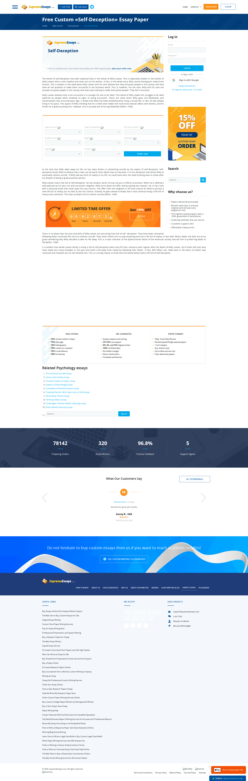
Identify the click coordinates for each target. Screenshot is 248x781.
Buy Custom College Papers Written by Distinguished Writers (68, 702)
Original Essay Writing (51, 620)
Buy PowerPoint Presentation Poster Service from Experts (66, 658)
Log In (187, 68)
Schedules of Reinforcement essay (62, 388)
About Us (95, 587)
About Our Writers (140, 587)
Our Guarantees (110, 587)
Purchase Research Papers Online (56, 667)
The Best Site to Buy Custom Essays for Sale (60, 615)
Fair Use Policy (190, 773)
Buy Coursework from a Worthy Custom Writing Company (67, 671)
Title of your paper (132, 127)
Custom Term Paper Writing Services (57, 624)
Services (195, 7)
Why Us (124, 587)
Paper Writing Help (50, 710)
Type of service (51, 127)
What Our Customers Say (124, 479)
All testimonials (194, 479)
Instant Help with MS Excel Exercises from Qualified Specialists (68, 715)
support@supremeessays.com (186, 611)
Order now (211, 6)
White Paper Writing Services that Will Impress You (63, 740)
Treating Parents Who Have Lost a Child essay (67, 392)
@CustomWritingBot (182, 626)
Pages (86, 138)
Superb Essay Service (51, 645)
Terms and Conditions (143, 773)
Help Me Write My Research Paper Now (59, 693)
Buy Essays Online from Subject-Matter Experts (62, 611)
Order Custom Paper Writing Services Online (61, 697)
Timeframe (128, 138)
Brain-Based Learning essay (59, 407)
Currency (88, 149)
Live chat (65, 6)
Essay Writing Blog (170, 587)
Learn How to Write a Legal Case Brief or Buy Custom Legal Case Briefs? (72, 736)
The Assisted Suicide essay (58, 373)
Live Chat (177, 616)
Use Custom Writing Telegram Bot (126, 559)
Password (172, 56)
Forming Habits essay (56, 399)
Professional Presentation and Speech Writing (61, 633)
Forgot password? (187, 85)
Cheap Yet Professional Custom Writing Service (62, 680)
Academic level (51, 138)
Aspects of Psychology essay (59, 384)
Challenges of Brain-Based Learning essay (66, 403)
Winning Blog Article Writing (54, 732)
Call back (82, 6)
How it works (82, 587)
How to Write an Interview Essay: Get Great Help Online (65, 749)
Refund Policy (175, 773)
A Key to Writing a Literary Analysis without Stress (63, 745)
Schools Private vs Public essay (60, 381)
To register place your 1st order (187, 89)
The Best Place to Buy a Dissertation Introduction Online (66, 753)
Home (185, 7)
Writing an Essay (49, 676)
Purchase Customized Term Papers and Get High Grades (66, 650)
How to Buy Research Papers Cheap (57, 689)
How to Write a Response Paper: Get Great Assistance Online (68, 727)
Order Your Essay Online (52, 684)
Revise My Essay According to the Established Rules (64, 723)
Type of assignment (92, 127)
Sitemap (202, 773)
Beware (155, 587)
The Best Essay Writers (51, 641)
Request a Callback (181, 621)
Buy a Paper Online (50, 663)
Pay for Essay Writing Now (53, 628)
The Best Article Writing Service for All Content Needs (64, 758)
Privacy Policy (161, 773)
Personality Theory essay (57, 396)
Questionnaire (120, 502)
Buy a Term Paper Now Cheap (54, 706)
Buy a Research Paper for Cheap (55, 637)
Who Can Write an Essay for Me (55, 654)
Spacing (48, 149)
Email (170, 45)
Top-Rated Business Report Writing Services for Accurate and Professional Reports (77, 719)
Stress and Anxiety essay (57, 377)
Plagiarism (203, 587)
